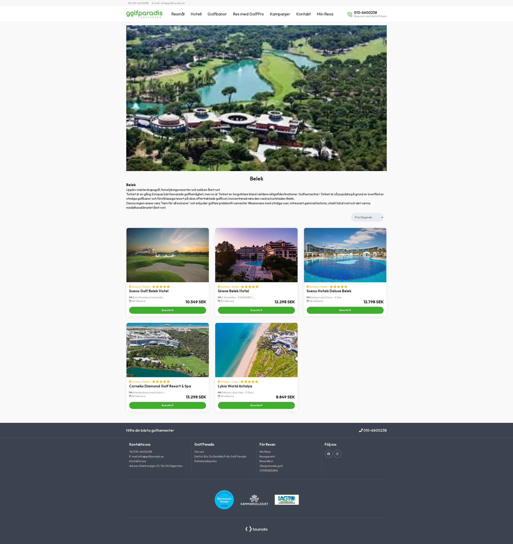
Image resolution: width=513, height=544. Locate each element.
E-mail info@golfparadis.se (146, 456)
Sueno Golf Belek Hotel (148, 291)
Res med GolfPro (248, 13)
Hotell (196, 13)
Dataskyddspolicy (205, 461)
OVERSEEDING (269, 470)
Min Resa (325, 13)
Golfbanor (217, 13)
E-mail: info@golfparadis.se (168, 3)
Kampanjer (280, 13)
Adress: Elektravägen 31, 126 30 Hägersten (156, 466)
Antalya (136, 286)
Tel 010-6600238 (138, 3)
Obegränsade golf (271, 466)
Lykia (235, 381)
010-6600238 (375, 430)
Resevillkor (266, 461)
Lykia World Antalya (235, 386)
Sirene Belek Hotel (233, 291)
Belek (146, 286)
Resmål (178, 13)
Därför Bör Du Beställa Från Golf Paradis (220, 456)
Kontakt (303, 13)
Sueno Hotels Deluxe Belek (329, 291)
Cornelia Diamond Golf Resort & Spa (160, 386)
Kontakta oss (137, 461)
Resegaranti (267, 456)
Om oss (199, 451)
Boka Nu (166, 310)
